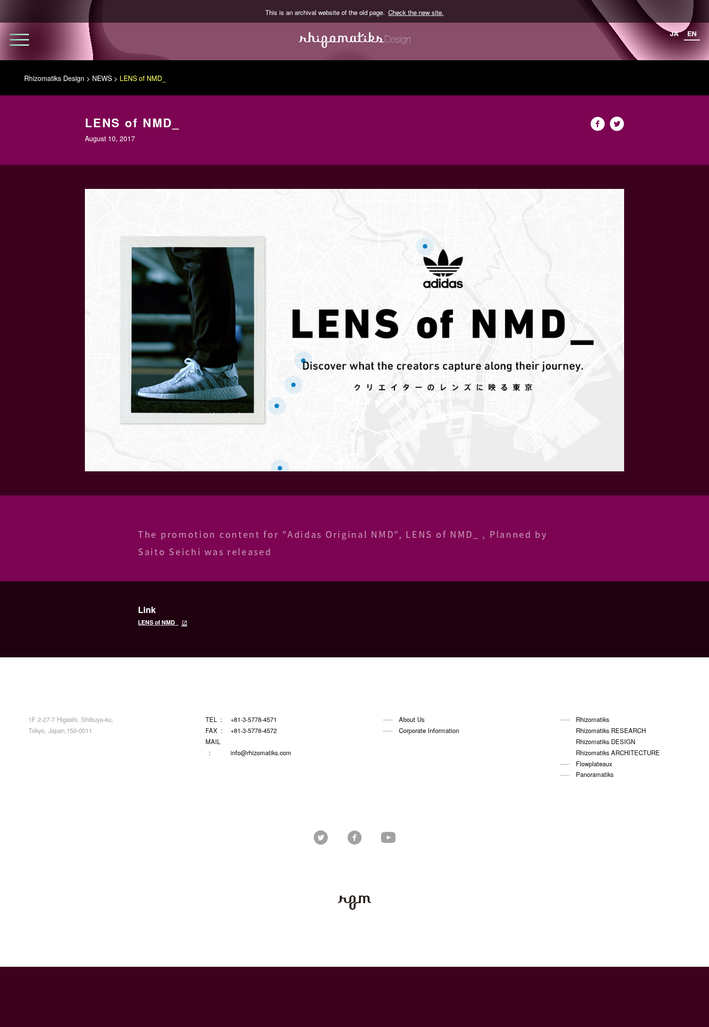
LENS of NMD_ (158, 622)
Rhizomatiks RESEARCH (611, 730)
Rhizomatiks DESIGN (605, 741)
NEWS (102, 78)
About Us (411, 719)
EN (691, 33)
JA (674, 33)
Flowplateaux (594, 763)
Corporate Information (429, 730)
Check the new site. (416, 12)
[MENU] (19, 38)
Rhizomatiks (592, 719)
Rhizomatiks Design (54, 78)
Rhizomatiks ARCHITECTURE (618, 752)
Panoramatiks (595, 774)
